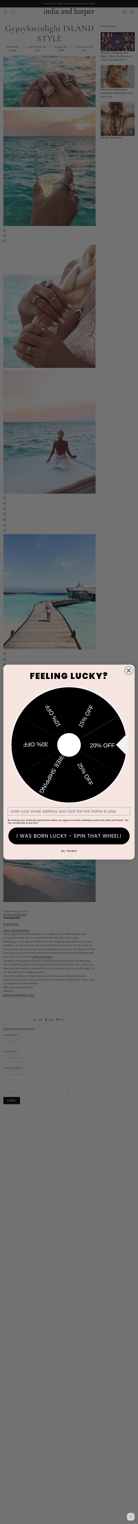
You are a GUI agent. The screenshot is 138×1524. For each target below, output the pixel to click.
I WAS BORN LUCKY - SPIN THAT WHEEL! (69, 835)
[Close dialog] (129, 670)
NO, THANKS (69, 851)
